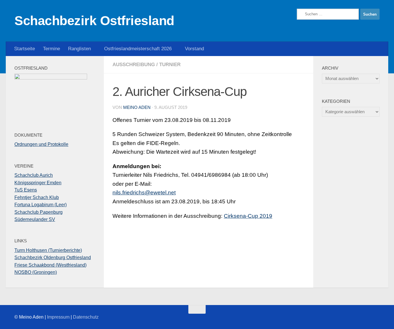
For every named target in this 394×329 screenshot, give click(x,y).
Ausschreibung (133, 64)
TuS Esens (25, 189)
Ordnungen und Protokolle (41, 144)
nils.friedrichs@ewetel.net (144, 192)
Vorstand (194, 48)
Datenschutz (86, 317)
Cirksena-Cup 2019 (248, 216)
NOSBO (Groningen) (35, 272)
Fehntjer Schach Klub (36, 197)
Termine (51, 48)
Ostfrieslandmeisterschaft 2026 (138, 48)
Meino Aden (137, 107)
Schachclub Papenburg (38, 212)
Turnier (170, 64)
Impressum (58, 317)
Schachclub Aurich (33, 175)
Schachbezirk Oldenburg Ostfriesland (52, 257)
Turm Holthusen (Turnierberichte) (48, 250)
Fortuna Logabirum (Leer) (40, 204)
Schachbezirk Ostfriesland (94, 21)
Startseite (24, 48)
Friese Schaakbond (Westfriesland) (50, 265)
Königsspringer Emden (37, 182)
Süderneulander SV (34, 219)
